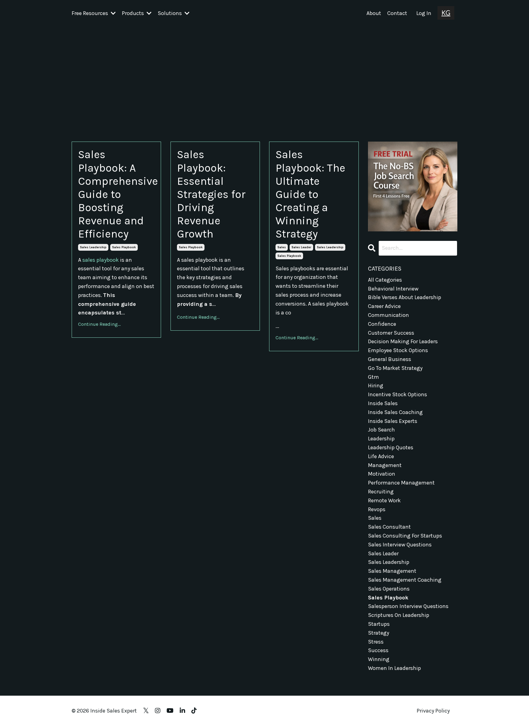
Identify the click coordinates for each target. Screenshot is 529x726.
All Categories (385, 279)
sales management (392, 571)
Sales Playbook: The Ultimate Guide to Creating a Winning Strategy (310, 194)
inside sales (383, 403)
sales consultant (389, 526)
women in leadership (394, 668)
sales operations (389, 588)
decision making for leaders (403, 341)
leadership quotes (390, 447)
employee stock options (398, 350)
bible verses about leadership (404, 297)
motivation (381, 473)
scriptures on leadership (398, 615)
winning (378, 659)
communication (388, 315)
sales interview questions (400, 544)
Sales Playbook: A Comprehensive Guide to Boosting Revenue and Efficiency (116, 194)
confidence (382, 324)
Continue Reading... (99, 324)
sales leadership (93, 247)
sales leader (301, 247)
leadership (381, 438)
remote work (384, 500)
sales (281, 247)
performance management (401, 482)
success (378, 650)
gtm (373, 377)
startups (379, 624)
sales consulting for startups (405, 535)
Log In (423, 13)
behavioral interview (393, 288)
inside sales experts (392, 421)
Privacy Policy (433, 710)
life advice (381, 456)
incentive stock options (397, 394)
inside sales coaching (395, 412)
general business (389, 359)
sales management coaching (404, 579)
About (373, 13)
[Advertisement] (264, 73)
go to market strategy (395, 368)
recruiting (381, 491)
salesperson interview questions (408, 606)
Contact (397, 13)
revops (376, 509)
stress (376, 641)
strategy (378, 632)
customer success (391, 332)
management (385, 465)
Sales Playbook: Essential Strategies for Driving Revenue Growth (211, 194)
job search (381, 429)
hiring (375, 385)
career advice (384, 306)
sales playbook (124, 247)
